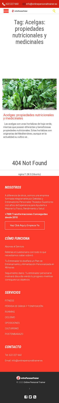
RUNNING (10, 311)
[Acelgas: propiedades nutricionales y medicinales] (29, 94)
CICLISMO (10, 317)
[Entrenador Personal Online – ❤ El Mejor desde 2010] (19, 11)
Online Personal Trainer (34, 382)
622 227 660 (12, 4)
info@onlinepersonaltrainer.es (41, 4)
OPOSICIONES (12, 323)
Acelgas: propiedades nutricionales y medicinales (28, 116)
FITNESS (10, 300)
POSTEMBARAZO (14, 334)
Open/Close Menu (6, 11)
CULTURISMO (12, 328)
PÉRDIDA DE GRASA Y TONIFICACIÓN (24, 306)
